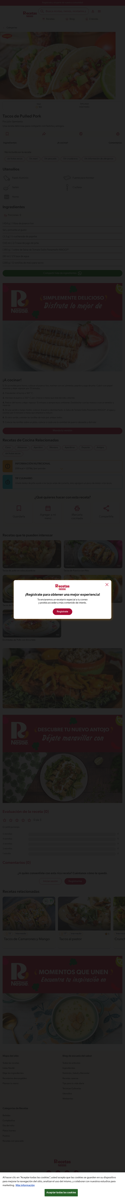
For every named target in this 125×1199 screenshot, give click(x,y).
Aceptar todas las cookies (61, 1192)
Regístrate (62, 611)
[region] (62, 1185)
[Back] (107, 585)
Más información (25, 1185)
